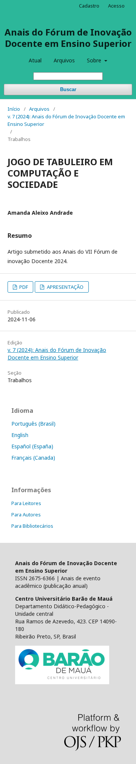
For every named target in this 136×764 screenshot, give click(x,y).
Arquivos (64, 60)
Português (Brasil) (33, 423)
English (19, 435)
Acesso (116, 5)
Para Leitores (26, 503)
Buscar (68, 89)
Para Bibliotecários (32, 525)
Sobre (95, 60)
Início (14, 108)
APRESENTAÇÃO (64, 287)
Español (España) (32, 446)
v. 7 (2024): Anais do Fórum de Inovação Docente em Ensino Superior (66, 120)
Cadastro (89, 5)
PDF (23, 287)
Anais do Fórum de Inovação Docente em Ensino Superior (68, 38)
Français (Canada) (33, 457)
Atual (35, 60)
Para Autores (26, 514)
